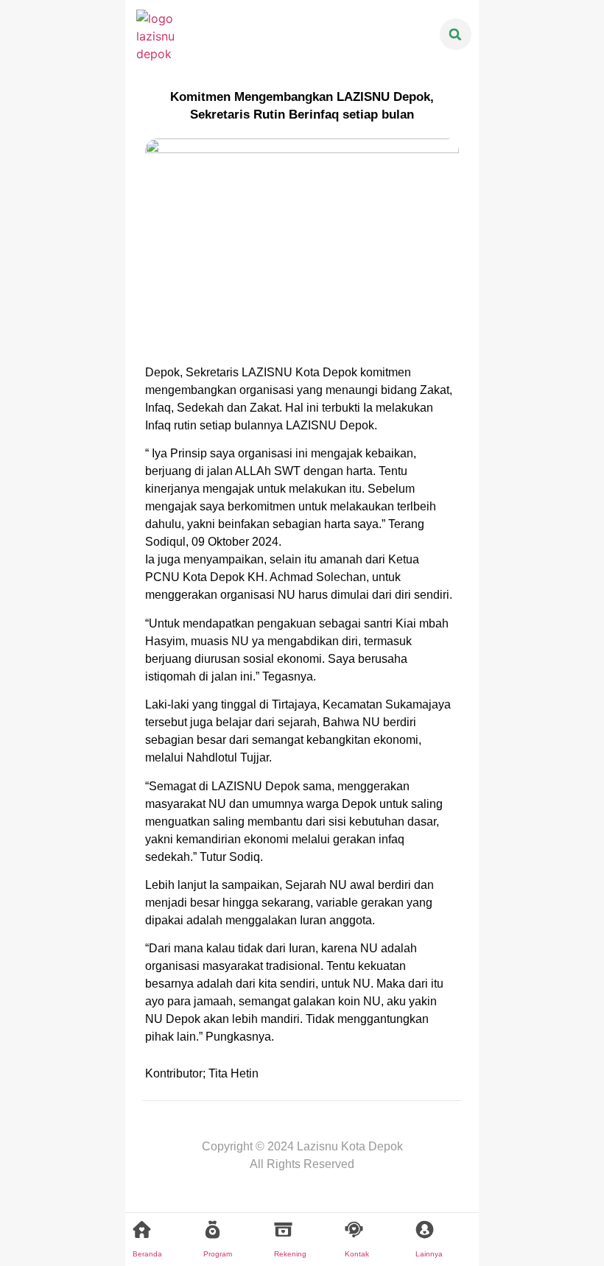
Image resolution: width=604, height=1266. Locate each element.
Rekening (290, 1254)
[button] (455, 34)
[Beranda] (142, 1229)
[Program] (212, 1229)
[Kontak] (354, 1229)
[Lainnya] (424, 1229)
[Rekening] (283, 1229)
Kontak (357, 1254)
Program (217, 1254)
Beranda (147, 1254)
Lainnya (429, 1254)
